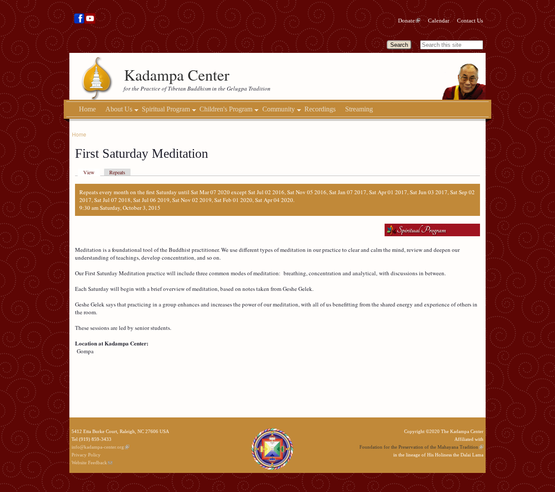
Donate (406, 20)
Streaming (359, 109)
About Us (118, 109)
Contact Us (470, 20)
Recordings (320, 109)
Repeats (117, 172)
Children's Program (225, 109)
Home (87, 109)
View (89, 172)
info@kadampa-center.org (98, 447)
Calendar (438, 20)
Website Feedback (89, 462)
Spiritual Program (166, 109)
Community (278, 109)
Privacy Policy (86, 454)
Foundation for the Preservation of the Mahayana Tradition (418, 447)
